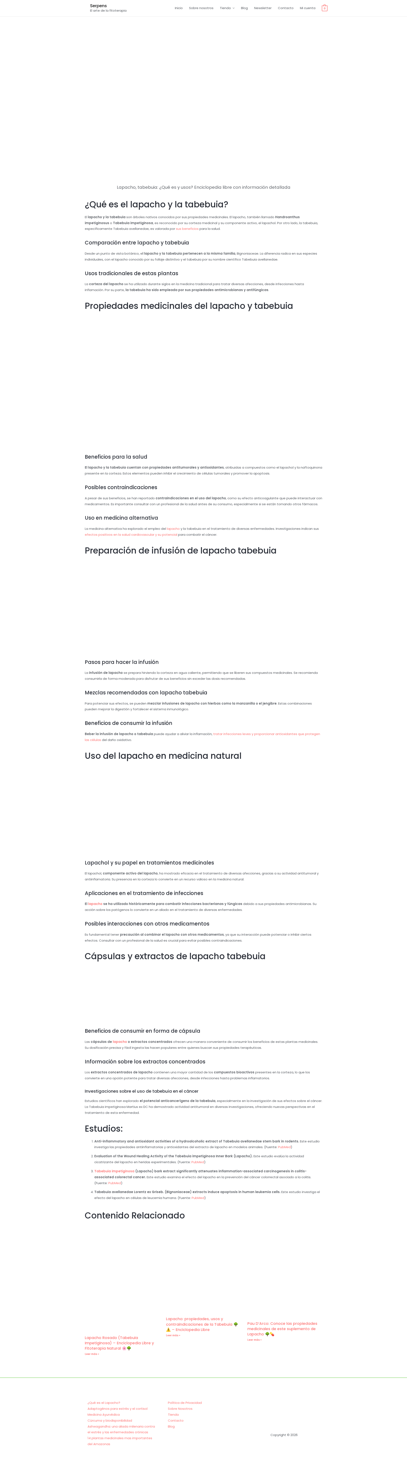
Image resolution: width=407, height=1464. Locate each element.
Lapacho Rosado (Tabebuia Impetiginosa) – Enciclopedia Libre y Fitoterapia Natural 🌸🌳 (119, 1343)
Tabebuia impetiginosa (114, 1171)
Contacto (286, 8)
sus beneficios (187, 228)
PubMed (284, 1147)
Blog (244, 8)
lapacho (173, 528)
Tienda (225, 8)
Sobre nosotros (201, 8)
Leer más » (92, 1354)
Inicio (179, 8)
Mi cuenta (307, 8)
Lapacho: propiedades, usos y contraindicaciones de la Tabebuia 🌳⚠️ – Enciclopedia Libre (202, 1324)
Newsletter (263, 8)
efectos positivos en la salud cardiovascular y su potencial (131, 534)
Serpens (98, 6)
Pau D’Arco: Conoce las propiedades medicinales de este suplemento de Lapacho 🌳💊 (282, 1329)
